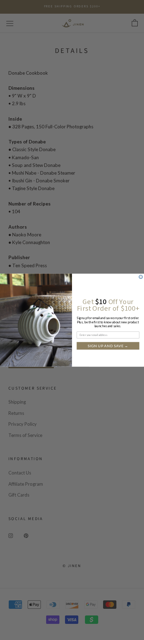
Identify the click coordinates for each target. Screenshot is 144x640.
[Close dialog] (141, 276)
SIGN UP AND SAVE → (108, 345)
